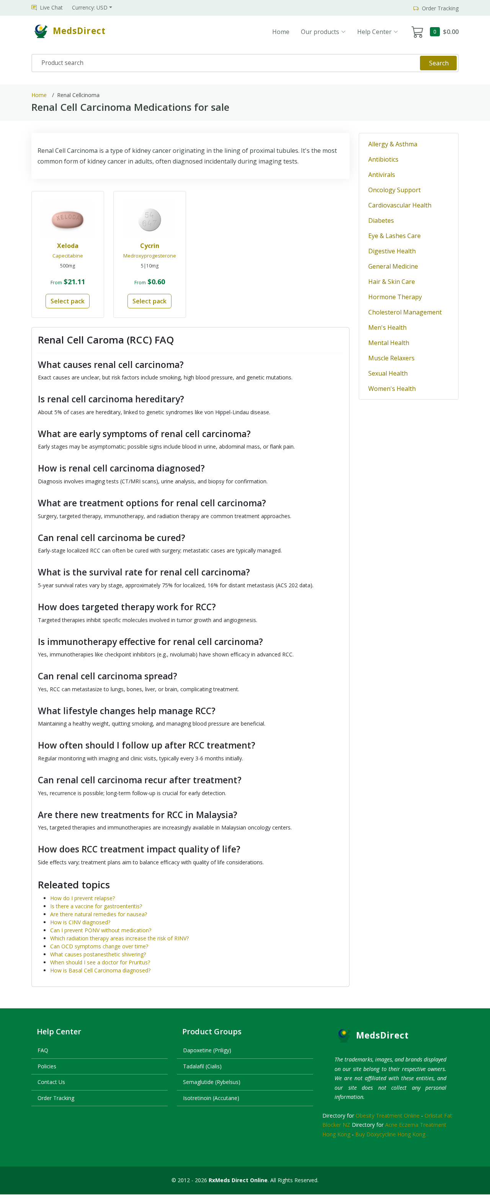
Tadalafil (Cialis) (202, 1066)
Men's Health (387, 327)
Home (280, 32)
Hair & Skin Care (391, 281)
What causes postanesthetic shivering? (98, 954)
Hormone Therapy (395, 297)
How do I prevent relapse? (82, 898)
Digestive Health (392, 251)
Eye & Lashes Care (394, 236)
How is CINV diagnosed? (80, 922)
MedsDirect (382, 1035)
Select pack (68, 301)
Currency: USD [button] (90, 7)
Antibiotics (383, 159)
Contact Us (51, 1082)
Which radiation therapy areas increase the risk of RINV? (119, 938)
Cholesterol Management (405, 312)
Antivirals (381, 174)
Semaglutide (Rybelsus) (211, 1082)
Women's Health (392, 388)
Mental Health (388, 343)
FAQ (43, 1050)
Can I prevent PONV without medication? (100, 930)
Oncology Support (394, 190)
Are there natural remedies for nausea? (98, 914)
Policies (47, 1066)
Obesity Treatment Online (388, 1115)
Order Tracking (56, 1098)
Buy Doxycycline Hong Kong (390, 1134)
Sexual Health (388, 373)
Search (439, 63)
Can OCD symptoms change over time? (99, 946)
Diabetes (381, 220)
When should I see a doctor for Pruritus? (100, 962)
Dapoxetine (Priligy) (207, 1050)
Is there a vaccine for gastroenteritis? (96, 906)
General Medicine (393, 266)
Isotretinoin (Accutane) (211, 1098)
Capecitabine (67, 255)
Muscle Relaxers (391, 358)
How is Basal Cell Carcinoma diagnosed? (100, 970)
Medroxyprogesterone (149, 255)
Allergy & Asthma (392, 144)
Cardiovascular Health (399, 205)
